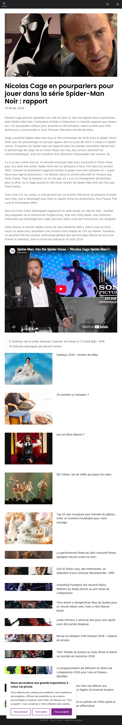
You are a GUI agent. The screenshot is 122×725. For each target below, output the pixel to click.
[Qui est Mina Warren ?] (28, 462)
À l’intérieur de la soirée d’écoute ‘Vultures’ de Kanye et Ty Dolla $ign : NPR (57, 341)
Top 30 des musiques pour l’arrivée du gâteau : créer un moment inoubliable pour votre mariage (87, 518)
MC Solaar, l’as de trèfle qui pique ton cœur (84, 474)
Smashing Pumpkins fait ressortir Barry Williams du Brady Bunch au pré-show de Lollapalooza (83, 589)
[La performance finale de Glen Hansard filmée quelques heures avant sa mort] (28, 556)
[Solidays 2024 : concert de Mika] (28, 382)
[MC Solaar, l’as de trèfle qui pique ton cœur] (28, 502)
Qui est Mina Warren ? (71, 434)
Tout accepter (61, 711)
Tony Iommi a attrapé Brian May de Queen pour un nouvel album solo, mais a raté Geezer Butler (87, 606)
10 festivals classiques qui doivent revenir (35, 346)
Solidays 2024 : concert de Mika (77, 354)
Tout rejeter (41, 711)
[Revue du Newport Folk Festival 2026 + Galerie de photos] (28, 640)
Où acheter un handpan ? (73, 394)
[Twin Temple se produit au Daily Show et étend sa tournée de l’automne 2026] (28, 656)
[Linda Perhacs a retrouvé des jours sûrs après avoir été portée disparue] (28, 624)
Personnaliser (21, 711)
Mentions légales (73, 720)
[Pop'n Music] (4, 4)
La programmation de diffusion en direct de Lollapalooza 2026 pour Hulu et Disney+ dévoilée (84, 672)
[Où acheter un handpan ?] (28, 422)
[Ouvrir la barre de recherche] (107, 4)
